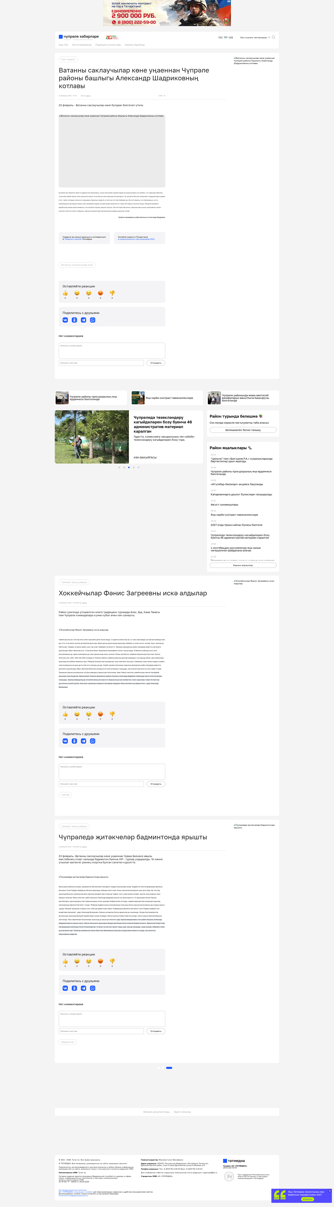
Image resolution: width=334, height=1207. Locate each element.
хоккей (65, 794)
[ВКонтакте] (65, 320)
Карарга (307, 1199)
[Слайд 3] (129, 467)
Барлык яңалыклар (243, 565)
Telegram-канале (73, 239)
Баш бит (63, 44)
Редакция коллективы (108, 44)
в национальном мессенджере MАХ (136, 239)
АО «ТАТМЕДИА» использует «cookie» (76, 1192)
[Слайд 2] (124, 467)
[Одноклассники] (74, 320)
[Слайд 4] (134, 467)
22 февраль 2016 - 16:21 (68, 847)
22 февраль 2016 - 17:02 (68, 95)
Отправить (155, 363)
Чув (231, 37)
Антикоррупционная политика (73, 1190)
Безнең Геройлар (135, 44)
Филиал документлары (156, 1111)
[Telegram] (83, 320)
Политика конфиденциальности (73, 1195)
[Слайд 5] (138, 467)
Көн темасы (68, 59)
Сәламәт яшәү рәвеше (74, 582)
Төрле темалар (182, 1111)
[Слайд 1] (119, 467)
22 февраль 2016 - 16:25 (68, 603)
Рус (221, 37)
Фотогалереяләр (82, 44)
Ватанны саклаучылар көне (77, 264)
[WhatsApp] (92, 320)
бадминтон (67, 1041)
